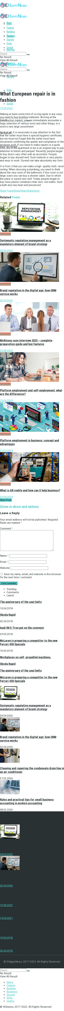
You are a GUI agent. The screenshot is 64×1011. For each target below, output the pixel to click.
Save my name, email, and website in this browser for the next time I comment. (30, 576)
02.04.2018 (6, 950)
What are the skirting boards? (19, 899)
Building (11, 50)
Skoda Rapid (8, 615)
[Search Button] (28, 54)
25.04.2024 (6, 400)
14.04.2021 (6, 918)
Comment (6, 528)
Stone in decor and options (19, 506)
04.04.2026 (6, 250)
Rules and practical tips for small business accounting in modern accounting (27, 801)
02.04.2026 (6, 300)
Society (10, 40)
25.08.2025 (6, 350)
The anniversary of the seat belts (21, 602)
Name (4, 555)
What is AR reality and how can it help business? (30, 490)
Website (5, 568)
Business (11, 36)
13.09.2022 (6, 108)
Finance (10, 28)
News (9, 24)
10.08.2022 (6, 905)
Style (9, 90)
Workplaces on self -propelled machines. (25, 657)
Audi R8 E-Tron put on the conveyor (22, 628)
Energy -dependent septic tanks (20, 911)
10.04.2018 (6, 937)
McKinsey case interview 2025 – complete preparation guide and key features (26, 342)
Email (4, 561)
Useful (10, 104)
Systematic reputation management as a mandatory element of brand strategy (25, 242)
